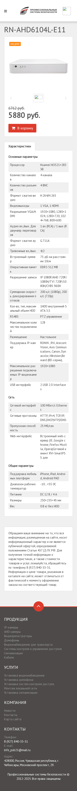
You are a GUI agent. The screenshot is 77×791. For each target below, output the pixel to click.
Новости (9, 711)
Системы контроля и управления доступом (33, 649)
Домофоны (11, 640)
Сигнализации (13, 653)
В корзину (24, 128)
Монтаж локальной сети (20, 688)
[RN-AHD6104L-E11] (38, 66)
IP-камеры (11, 627)
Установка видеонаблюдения (24, 675)
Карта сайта (12, 719)
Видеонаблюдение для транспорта (28, 644)
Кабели (9, 657)
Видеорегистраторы (18, 636)
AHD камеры (12, 632)
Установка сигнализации (20, 693)
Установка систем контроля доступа (29, 684)
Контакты (10, 715)
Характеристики (19, 146)
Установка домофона (18, 680)
